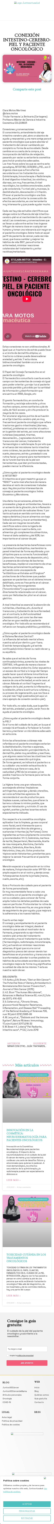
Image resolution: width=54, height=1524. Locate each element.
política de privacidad (25, 1355)
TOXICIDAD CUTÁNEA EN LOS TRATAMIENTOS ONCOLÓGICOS (26, 1258)
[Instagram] (27, 17)
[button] (27, 9)
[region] (27, 1500)
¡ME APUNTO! (27, 1363)
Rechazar (27, 1518)
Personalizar (27, 1511)
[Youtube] (32, 17)
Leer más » (14, 1180)
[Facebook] (22, 17)
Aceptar (27, 1504)
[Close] (48, 1478)
